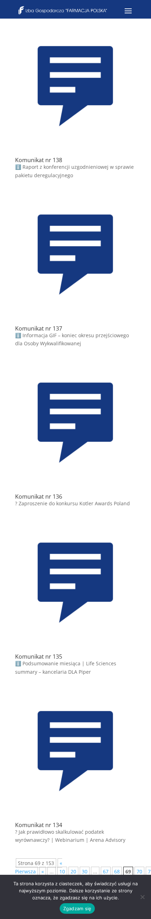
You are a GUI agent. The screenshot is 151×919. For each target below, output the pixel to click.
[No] (142, 896)
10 (62, 871)
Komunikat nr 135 (38, 656)
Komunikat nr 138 (38, 160)
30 (84, 871)
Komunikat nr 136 (38, 496)
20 (73, 871)
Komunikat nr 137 (38, 328)
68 (117, 871)
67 (106, 871)
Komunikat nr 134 (38, 825)
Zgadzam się (77, 908)
